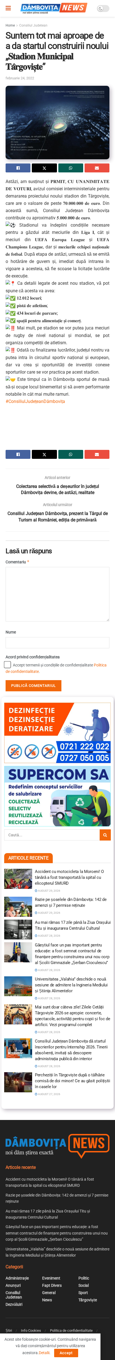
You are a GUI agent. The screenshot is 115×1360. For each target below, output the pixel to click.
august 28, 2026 (48, 935)
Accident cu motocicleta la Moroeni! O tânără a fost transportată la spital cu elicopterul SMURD (69, 877)
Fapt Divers (52, 1285)
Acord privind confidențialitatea (33, 657)
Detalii (44, 1352)
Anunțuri (13, 1285)
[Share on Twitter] (44, 167)
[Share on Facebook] (18, 167)
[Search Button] (105, 835)
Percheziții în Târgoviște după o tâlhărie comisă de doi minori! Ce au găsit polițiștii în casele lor (72, 1080)
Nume (11, 632)
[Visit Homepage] (53, 8)
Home (10, 25)
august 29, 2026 (48, 890)
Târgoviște (87, 1300)
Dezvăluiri (14, 1304)
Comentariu (18, 561)
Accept (66, 1353)
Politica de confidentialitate (71, 1330)
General (49, 1292)
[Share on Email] (97, 167)
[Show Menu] (8, 8)
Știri (9, 1330)
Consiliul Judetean (33, 25)
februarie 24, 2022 (20, 78)
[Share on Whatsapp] (70, 167)
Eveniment (51, 1278)
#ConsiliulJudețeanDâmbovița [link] (35, 401)
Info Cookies (31, 1330)
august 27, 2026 (48, 1094)
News (47, 1300)
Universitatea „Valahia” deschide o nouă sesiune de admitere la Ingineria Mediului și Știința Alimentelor (71, 985)
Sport (83, 1292)
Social (83, 1285)
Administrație (17, 1278)
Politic (83, 1278)
